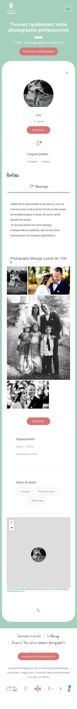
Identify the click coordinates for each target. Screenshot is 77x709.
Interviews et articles (29, 636)
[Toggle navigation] (68, 9)
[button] (38, 554)
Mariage (41, 186)
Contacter (38, 130)
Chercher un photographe (38, 51)
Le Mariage (53, 636)
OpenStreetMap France (17, 591)
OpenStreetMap (19, 589)
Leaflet (9, 589)
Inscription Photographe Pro (38, 656)
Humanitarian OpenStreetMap (53, 589)
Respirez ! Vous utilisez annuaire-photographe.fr (39, 643)
